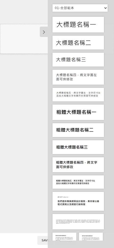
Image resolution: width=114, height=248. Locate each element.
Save (46, 240)
